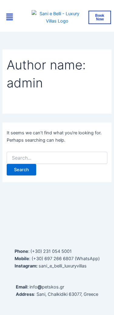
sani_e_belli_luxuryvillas (63, 266)
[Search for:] (57, 158)
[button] (9, 17)
